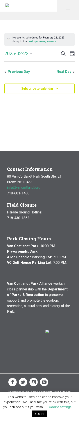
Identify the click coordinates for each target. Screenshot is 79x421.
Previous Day (19, 72)
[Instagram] (33, 382)
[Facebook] (12, 382)
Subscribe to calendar (37, 88)
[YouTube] (44, 382)
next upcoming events (42, 41)
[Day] (71, 54)
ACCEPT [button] (39, 414)
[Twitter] (23, 382)
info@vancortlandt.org (23, 187)
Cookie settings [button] (60, 407)
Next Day (64, 72)
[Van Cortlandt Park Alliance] (7, 5)
